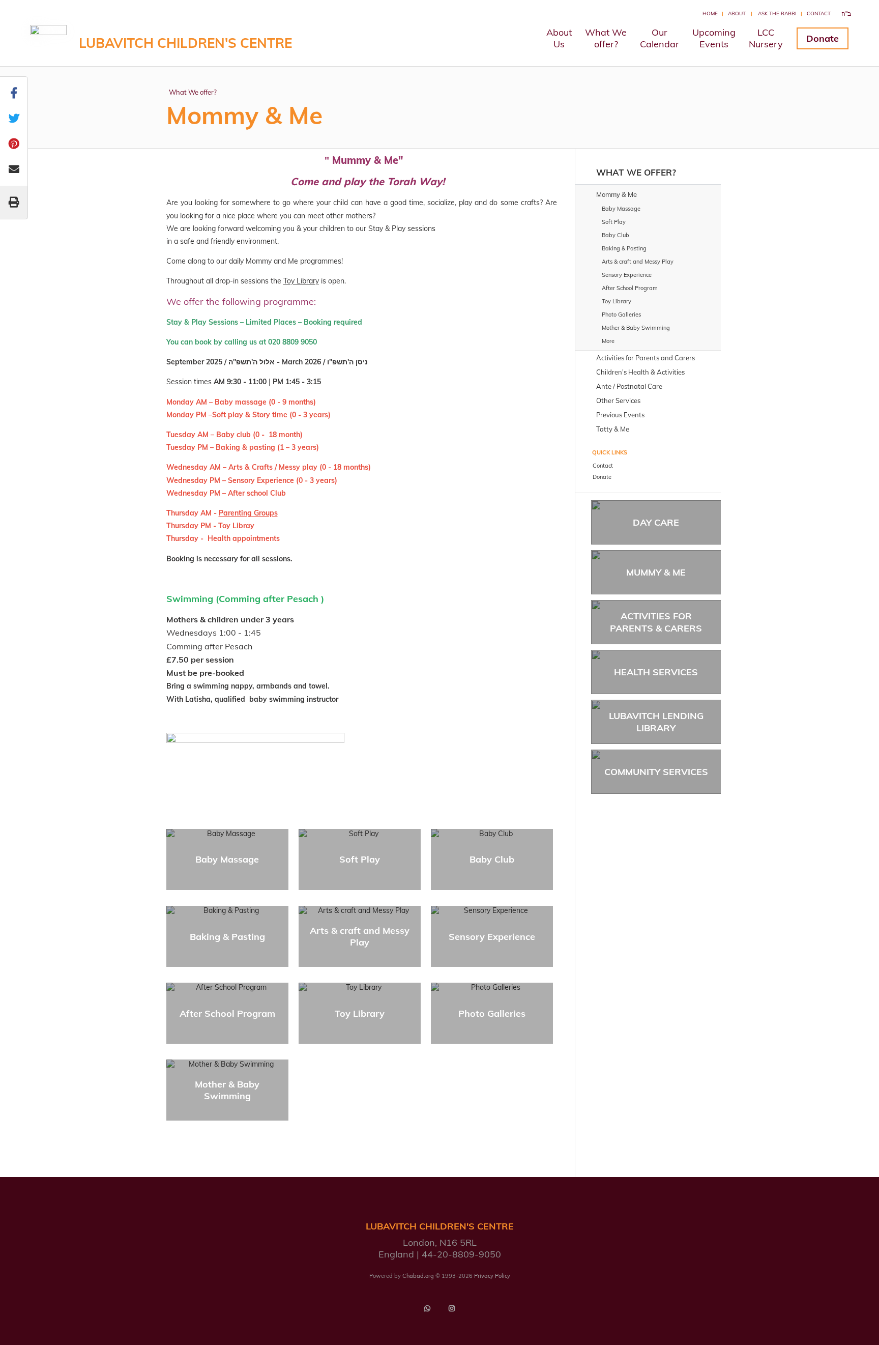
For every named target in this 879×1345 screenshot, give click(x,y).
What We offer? (193, 92)
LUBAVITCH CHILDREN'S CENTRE (185, 43)
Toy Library (301, 280)
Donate (822, 38)
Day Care (656, 522)
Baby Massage (227, 859)
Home (710, 13)
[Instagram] (451, 1308)
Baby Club (492, 859)
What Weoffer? (606, 38)
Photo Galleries (491, 1013)
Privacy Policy (492, 1275)
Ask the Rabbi (777, 13)
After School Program (227, 1013)
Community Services (656, 772)
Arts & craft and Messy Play (359, 936)
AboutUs (559, 38)
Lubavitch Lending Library (656, 721)
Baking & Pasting (227, 936)
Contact (819, 13)
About (737, 13)
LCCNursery (766, 38)
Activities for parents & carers (656, 622)
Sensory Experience (492, 936)
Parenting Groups (248, 513)
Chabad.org (418, 1275)
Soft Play (359, 859)
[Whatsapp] (427, 1308)
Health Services (656, 672)
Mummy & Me (656, 572)
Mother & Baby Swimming (227, 1090)
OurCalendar (659, 38)
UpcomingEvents (714, 38)
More (608, 341)
